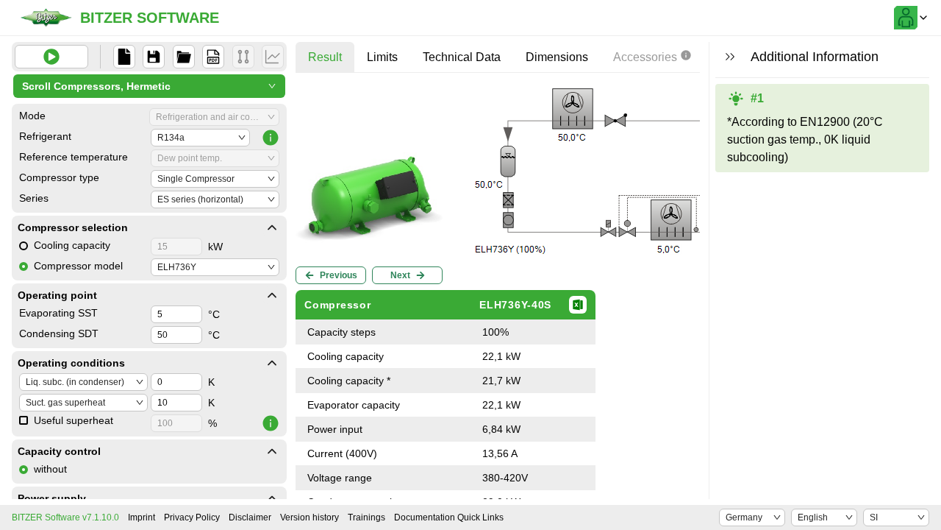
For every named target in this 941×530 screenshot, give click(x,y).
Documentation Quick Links (449, 517)
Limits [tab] (382, 57)
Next (400, 275)
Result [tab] (325, 57)
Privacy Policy (192, 517)
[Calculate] (51, 56)
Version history (309, 517)
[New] (124, 56)
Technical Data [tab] (462, 57)
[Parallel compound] (243, 56)
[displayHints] (730, 56)
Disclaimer (250, 517)
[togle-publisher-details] (272, 227)
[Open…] (184, 56)
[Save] (154, 56)
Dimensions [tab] (557, 57)
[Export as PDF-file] (213, 56)
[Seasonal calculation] (273, 56)
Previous (338, 275)
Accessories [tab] (645, 57)
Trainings (366, 517)
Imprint (141, 517)
